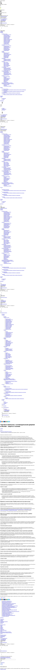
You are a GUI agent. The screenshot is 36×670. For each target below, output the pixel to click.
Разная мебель (6, 259)
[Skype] (8, 421)
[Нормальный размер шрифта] (1, 2)
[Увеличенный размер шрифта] (1, 3)
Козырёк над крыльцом (7, 60)
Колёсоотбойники (6, 79)
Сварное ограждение (7, 70)
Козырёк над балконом (7, 59)
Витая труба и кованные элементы (7, 82)
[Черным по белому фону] (0, 5)
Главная (1, 31)
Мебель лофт (6, 80)
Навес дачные (6, 62)
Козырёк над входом (7, 237)
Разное (3, 75)
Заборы (3, 229)
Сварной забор (6, 57)
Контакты (2, 100)
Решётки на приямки (7, 218)
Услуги (1, 87)
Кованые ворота (6, 48)
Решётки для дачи (6, 137)
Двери (3, 51)
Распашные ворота (6, 49)
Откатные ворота (4, 90)
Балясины (5, 85)
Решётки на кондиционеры (8, 39)
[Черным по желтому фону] (0, 8)
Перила (3, 93)
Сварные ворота (6, 50)
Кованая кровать (6, 178)
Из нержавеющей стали (7, 71)
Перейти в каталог (3, 669)
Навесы (3, 61)
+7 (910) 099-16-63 (4, 18)
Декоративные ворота (7, 47)
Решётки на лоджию (7, 40)
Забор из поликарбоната (7, 54)
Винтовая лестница (7, 76)
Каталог (1, 32)
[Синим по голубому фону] (0, 7)
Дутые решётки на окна (7, 34)
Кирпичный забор (6, 55)
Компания (1, 617)
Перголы (5, 81)
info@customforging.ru (3, 118)
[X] (4, 421)
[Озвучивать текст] (0, 13)
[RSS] (0, 422)
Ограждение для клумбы (7, 69)
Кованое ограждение (7, 68)
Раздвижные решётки (7, 36)
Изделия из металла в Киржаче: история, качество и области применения (15, 89)
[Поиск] (1, 104)
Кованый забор (6, 56)
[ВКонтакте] (0, 421)
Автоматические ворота (7, 45)
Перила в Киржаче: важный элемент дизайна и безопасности (13, 94)
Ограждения (4, 244)
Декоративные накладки (7, 263)
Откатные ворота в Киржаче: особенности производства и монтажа (14, 91)
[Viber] (5, 421)
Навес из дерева (6, 163)
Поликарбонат (4, 92)
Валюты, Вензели (6, 84)
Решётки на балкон (7, 38)
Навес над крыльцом (7, 65)
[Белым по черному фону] (0, 6)
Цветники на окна (6, 44)
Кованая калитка (6, 233)
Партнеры (1, 620)
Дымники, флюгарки (7, 255)
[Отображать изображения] (0, 10)
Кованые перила (6, 72)
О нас (1, 96)
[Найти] (1, 660)
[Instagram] (2, 102)
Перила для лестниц (5, 248)
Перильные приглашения (7, 74)
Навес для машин (6, 240)
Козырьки (3, 58)
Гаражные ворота (6, 46)
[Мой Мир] (3, 421)
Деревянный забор (6, 52)
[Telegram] (9, 421)
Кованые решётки (6, 35)
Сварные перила (6, 252)
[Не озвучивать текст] (0, 14)
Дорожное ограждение (7, 67)
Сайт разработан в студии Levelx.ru (5, 657)
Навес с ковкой (6, 66)
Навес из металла (6, 64)
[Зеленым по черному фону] (0, 9)
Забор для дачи (6, 53)
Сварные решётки (6, 42)
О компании (4, 98)
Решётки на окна (4, 133)
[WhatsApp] (7, 421)
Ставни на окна (6, 43)
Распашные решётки (7, 214)
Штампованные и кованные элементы (8, 83)
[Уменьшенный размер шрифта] (0, 1)
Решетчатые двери (6, 41)
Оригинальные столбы (7, 73)
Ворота (3, 222)
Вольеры (5, 77)
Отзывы (3, 99)
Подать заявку (3, 30)
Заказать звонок (3, 21)
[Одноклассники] (2, 421)
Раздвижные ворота (7, 148)
